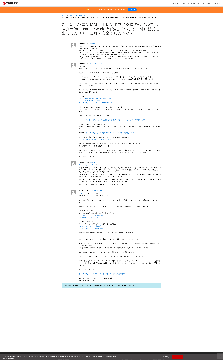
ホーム (64, 15)
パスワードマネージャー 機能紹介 (90, 226)
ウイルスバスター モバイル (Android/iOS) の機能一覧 (95, 103)
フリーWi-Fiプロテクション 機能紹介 (91, 215)
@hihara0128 (83, 193)
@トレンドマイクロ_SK (86, 165)
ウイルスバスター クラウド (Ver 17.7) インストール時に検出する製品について (110, 133)
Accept (177, 357)
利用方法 (132, 9)
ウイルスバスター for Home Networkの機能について (95, 98)
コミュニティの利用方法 (173, 3)
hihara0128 (93, 43)
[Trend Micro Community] (10, 3)
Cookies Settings (164, 357)
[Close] (220, 357)
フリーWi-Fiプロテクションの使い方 (90, 217)
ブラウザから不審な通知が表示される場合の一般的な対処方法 (98, 139)
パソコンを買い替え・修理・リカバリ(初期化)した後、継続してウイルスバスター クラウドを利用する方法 (112, 120)
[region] (111, 357)
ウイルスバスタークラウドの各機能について (93, 100)
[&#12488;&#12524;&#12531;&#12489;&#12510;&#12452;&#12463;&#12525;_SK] (69, 66)
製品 (184, 3)
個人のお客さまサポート (194, 3)
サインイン (217, 3)
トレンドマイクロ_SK (96, 63)
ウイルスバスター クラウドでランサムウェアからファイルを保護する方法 (102, 274)
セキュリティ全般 (79, 15)
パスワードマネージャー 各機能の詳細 (91, 228)
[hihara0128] (69, 46)
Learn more (11, 358)
